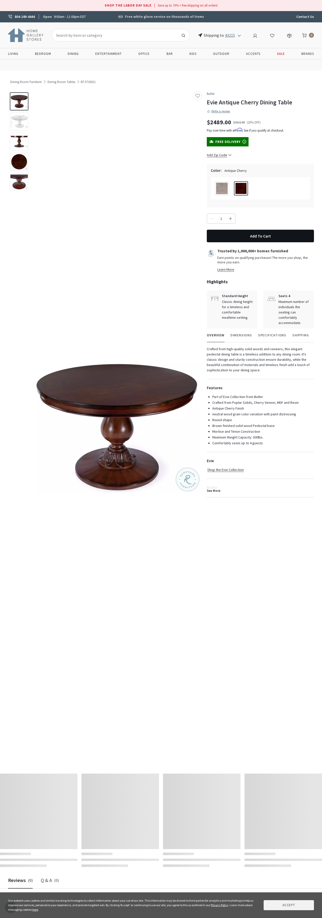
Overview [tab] (215, 335)
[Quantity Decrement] (212, 218)
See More (213, 491)
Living (13, 54)
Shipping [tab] (300, 335)
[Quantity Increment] (230, 218)
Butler (211, 94)
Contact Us (305, 16)
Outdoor (221, 54)
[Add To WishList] (197, 95)
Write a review (220, 111)
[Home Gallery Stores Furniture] (26, 34)
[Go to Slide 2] (19, 121)
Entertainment (108, 54)
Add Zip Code (217, 155)
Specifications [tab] (272, 335)
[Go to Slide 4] (19, 162)
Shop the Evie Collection (225, 469)
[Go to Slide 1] (19, 101)
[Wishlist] (272, 35)
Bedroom (43, 54)
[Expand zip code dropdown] (239, 35)
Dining (73, 54)
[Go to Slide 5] (19, 182)
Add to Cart (260, 235)
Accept (289, 905)
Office (144, 54)
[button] (116, 426)
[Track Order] (289, 35)
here (35, 909)
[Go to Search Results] (183, 35)
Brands (307, 54)
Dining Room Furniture (26, 82)
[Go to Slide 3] (19, 142)
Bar (170, 54)
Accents (253, 54)
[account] (255, 35)
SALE (281, 54)
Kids (192, 54)
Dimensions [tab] (241, 335)
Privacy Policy (219, 905)
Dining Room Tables (61, 82)
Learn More (225, 269)
